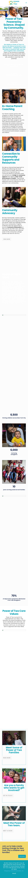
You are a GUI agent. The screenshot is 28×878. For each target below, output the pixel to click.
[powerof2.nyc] (14, 3)
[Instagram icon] (15, 873)
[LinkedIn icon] (14, 873)
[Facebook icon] (12, 873)
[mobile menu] (26, 2)
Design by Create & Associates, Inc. (14, 871)
